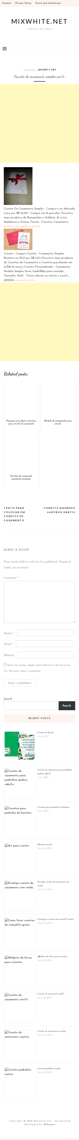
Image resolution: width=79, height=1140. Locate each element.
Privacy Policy (23, 3)
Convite (29, 70)
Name (9, 633)
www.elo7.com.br (25, 280)
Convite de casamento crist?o (50, 993)
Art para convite (44, 844)
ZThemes (49, 1124)
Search (8, 699)
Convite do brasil (45, 732)
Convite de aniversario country (51, 1030)
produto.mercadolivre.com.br (22, 226)
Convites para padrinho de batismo (53, 806)
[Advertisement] (39, 123)
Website (9, 655)
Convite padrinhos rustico (49, 1068)
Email (8, 644)
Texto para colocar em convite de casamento (14, 514)
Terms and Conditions (48, 3)
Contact (6, 3)
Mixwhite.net (39, 21)
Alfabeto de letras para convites (52, 956)
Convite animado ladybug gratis (59, 510)
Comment (11, 578)
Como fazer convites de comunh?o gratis (55, 918)
